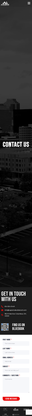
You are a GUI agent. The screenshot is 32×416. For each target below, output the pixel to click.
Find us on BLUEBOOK (18, 327)
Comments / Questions (11, 375)
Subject (6, 366)
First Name (7, 340)
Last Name (7, 349)
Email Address (8, 358)
